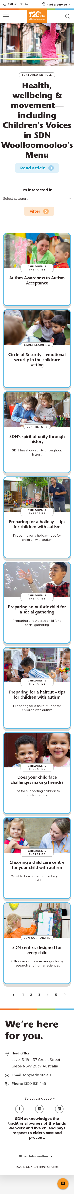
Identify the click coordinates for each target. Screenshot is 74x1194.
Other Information (34, 1156)
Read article (32, 168)
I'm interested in (37, 190)
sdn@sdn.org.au (36, 1075)
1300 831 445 (21, 4)
